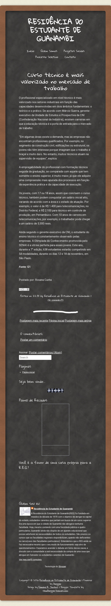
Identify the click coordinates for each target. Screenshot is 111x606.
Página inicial (56, 320)
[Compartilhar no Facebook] (28, 289)
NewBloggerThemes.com (55, 591)
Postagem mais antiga (78, 320)
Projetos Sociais (74, 51)
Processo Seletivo (46, 56)
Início (30, 51)
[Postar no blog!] (22, 289)
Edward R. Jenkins (48, 587)
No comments (55, 299)
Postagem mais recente (34, 320)
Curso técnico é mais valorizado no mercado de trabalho (55, 81)
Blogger (62, 566)
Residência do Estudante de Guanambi (55, 30)
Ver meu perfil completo (30, 559)
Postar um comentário (33, 339)
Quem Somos (49, 51)
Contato (70, 56)
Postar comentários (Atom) (45, 352)
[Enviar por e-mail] (20, 289)
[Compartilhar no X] (25, 289)
